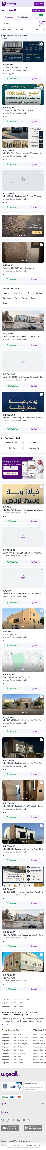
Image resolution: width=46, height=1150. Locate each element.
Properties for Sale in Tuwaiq (12, 1063)
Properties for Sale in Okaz (12, 1059)
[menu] (3, 10)
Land (23, 29)
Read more (5, 1024)
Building (39, 29)
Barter (38, 16)
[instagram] (2, 1120)
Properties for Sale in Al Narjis (13, 1047)
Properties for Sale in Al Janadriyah (15, 1037)
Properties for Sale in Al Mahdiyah (14, 1040)
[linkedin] (18, 1120)
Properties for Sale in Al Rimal (12, 1050)
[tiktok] (7, 1120)
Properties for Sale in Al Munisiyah (14, 1044)
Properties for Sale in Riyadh (12, 1003)
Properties (9, 17)
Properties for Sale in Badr (11, 1056)
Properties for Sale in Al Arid (12, 1034)
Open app (39, 4)
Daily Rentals (23, 17)
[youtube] (24, 1120)
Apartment (7, 29)
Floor (30, 29)
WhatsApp (13, 78)
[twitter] (29, 1120)
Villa (16, 29)
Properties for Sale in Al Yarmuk (13, 1053)
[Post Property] (29, 10)
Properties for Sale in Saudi (18, 999)
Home (4, 999)
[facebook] (13, 1120)
